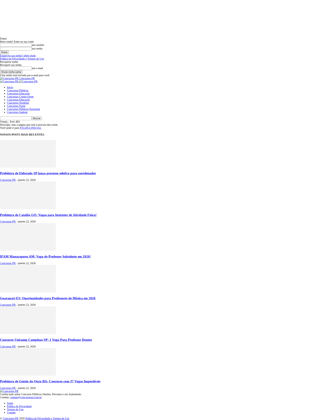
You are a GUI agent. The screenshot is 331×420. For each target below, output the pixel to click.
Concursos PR (8, 179)
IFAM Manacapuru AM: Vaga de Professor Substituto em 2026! (45, 256)
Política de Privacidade (19, 406)
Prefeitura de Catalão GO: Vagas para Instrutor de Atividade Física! (48, 215)
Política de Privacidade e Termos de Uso (22, 58)
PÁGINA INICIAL (30, 127)
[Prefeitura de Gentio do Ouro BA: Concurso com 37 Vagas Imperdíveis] (28, 374)
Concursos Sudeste (17, 112)
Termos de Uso (15, 409)
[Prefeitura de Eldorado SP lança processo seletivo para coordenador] (28, 166)
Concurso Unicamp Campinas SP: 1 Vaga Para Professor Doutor (46, 340)
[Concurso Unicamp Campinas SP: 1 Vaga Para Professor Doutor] (28, 333)
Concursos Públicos (17, 90)
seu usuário (38, 44)
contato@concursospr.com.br (26, 397)
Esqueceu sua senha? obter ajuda (18, 55)
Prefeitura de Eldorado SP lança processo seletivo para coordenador (48, 173)
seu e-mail (37, 68)
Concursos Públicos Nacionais (23, 109)
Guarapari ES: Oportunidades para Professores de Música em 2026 (48, 298)
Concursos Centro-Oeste (20, 96)
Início (10, 87)
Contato (11, 412)
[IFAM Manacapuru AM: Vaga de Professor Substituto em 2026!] (28, 249)
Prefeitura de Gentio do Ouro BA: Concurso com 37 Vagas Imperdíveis (50, 381)
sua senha (37, 48)
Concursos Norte (16, 105)
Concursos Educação (18, 93)
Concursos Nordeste (18, 102)
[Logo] (9, 81)
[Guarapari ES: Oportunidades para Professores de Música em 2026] (28, 291)
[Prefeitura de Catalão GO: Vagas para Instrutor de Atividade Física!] (28, 208)
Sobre (10, 403)
